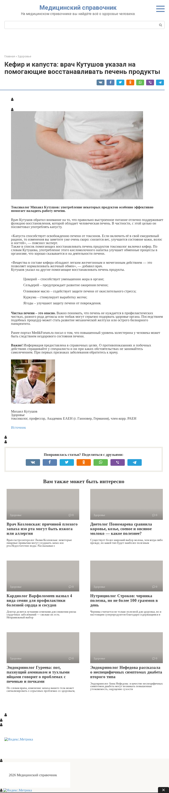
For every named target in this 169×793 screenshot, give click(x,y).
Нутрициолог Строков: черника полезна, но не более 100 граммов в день (124, 600)
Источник (18, 427)
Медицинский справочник (78, 7)
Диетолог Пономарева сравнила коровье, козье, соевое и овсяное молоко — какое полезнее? (121, 528)
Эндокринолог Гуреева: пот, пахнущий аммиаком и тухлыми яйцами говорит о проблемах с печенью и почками (38, 674)
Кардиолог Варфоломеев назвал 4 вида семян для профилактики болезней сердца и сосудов (39, 600)
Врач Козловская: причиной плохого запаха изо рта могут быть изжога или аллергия (42, 528)
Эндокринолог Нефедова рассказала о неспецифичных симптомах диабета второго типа (126, 672)
